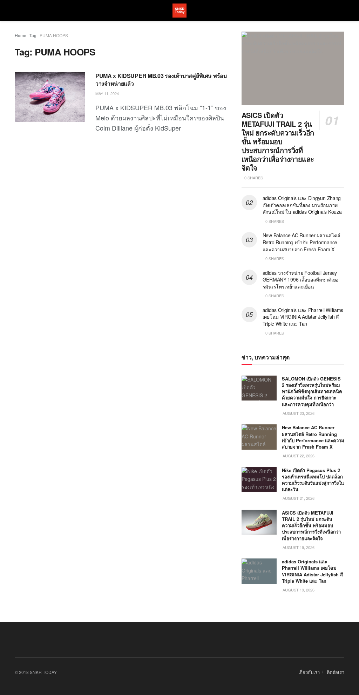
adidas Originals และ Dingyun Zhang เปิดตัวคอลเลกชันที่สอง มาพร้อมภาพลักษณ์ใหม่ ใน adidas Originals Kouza (302, 204)
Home (20, 35)
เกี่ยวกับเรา (309, 672)
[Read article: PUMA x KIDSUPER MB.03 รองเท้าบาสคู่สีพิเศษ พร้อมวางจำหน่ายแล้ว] (50, 97)
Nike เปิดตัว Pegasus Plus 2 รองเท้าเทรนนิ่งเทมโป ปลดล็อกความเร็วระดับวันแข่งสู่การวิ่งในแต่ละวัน (313, 480)
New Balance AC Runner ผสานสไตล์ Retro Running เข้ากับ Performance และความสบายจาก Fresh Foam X (301, 242)
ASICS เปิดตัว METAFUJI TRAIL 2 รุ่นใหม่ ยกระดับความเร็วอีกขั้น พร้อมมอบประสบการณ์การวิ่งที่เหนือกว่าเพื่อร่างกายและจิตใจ (278, 141)
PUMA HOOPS (54, 35)
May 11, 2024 (107, 93)
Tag (32, 35)
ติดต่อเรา (335, 672)
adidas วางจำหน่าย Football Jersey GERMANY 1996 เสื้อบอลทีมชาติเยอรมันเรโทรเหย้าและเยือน (300, 279)
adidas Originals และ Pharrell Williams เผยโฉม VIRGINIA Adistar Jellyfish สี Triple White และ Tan (303, 316)
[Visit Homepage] (179, 11)
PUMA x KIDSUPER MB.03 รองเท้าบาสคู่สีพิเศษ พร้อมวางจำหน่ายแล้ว (161, 79)
